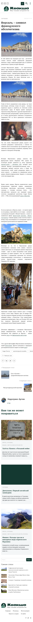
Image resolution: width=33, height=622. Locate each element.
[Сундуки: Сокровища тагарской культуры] (4, 581)
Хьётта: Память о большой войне (16, 448)
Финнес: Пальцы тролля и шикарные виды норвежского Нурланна (14, 539)
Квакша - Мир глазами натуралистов (12, 445)
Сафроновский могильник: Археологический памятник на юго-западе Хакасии (18, 570)
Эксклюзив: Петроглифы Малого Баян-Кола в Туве (19, 576)
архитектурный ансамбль (19, 351)
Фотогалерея (25, 611)
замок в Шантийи (25, 196)
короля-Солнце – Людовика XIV (11, 164)
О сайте (23, 613)
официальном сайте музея (19, 335)
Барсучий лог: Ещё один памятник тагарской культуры (17, 586)
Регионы (25, 534)
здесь (7, 335)
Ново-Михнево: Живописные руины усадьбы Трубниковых (18, 591)
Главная (7, 611)
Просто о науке (14, 613)
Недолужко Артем (16, 399)
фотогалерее (8, 345)
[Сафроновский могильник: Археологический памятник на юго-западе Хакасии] (4, 569)
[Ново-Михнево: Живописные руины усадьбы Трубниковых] (4, 591)
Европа (4, 442)
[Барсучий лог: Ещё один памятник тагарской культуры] (4, 586)
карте (25, 347)
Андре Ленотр (6, 351)
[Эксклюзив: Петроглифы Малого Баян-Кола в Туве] (4, 576)
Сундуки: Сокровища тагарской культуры (19, 580)
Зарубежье (4, 18)
